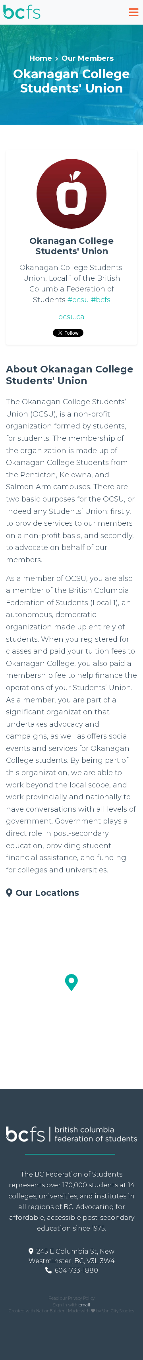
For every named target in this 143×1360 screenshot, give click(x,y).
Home (40, 58)
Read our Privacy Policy (71, 1298)
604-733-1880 (76, 1270)
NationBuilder (50, 1311)
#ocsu (78, 299)
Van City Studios (118, 1311)
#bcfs (100, 299)
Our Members (88, 58)
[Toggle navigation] (133, 12)
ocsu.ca (71, 317)
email (84, 1305)
